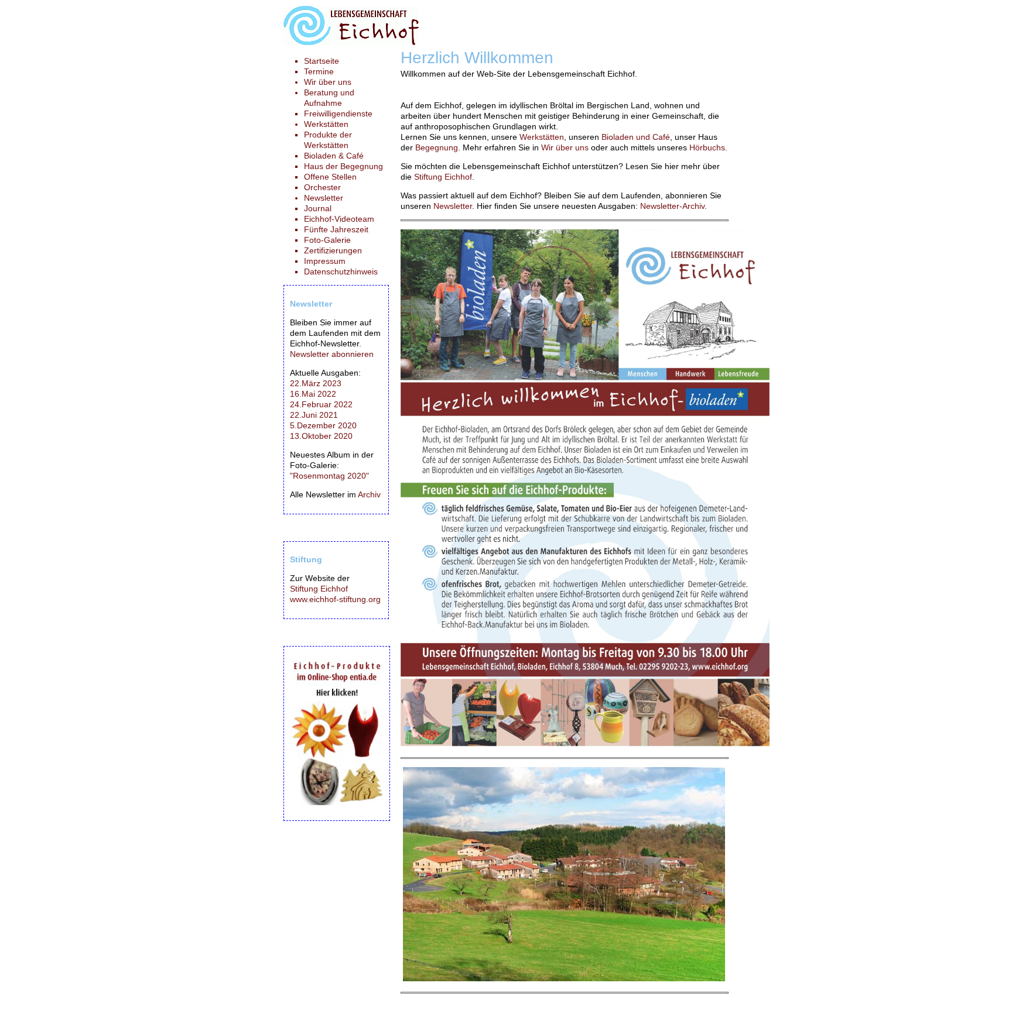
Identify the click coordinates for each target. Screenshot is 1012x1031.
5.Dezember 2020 (323, 425)
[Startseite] (351, 42)
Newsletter (452, 206)
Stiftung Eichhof (443, 176)
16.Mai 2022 (313, 393)
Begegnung (436, 147)
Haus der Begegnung (343, 166)
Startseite (321, 61)
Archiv (369, 494)
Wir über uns (565, 147)
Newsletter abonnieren (332, 354)
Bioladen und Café (635, 137)
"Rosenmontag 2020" (329, 475)
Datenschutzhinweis (341, 271)
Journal (317, 208)
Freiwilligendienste (338, 113)
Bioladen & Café (334, 155)
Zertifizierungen (333, 250)
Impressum (325, 261)
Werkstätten (541, 137)
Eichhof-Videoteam (339, 219)
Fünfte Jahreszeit (336, 229)
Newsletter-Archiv (672, 206)
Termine (319, 71)
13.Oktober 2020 (321, 436)
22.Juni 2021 (314, 415)
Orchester (322, 187)
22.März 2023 (315, 383)
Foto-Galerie (327, 240)
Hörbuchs (707, 147)
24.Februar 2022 (321, 404)
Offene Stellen (330, 176)
